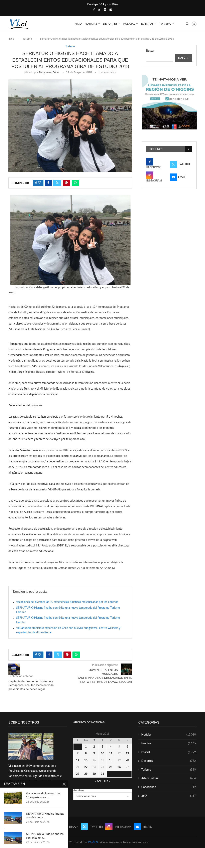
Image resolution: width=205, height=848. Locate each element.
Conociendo (169, 787)
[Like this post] (39, 183)
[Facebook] (93, 9)
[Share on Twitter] (57, 183)
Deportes (110, 23)
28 (77, 774)
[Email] (111, 9)
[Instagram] (105, 9)
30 (94, 774)
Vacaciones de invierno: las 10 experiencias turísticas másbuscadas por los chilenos (67, 602)
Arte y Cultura (169, 778)
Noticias (91, 23)
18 (110, 760)
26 (119, 767)
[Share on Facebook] (48, 183)
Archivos (78, 790)
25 (110, 767)
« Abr (98, 781)
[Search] (187, 24)
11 (110, 753)
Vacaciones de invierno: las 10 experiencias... (43, 795)
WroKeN (93, 842)
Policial (129, 23)
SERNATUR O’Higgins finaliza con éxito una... (45, 815)
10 (102, 753)
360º (169, 796)
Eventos (147, 23)
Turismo (165, 23)
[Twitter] (99, 10)
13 (127, 753)
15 (85, 760)
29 (85, 774)
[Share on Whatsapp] (75, 183)
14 (77, 760)
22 (85, 767)
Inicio (78, 23)
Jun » (107, 781)
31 (102, 774)
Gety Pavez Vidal (49, 72)
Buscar (150, 50)
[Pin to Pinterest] (66, 183)
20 (127, 760)
